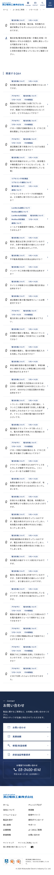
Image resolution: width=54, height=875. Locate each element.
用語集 (31, 809)
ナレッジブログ (35, 804)
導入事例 (7, 824)
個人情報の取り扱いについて (14, 847)
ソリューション (10, 814)
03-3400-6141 (29, 769)
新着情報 (7, 834)
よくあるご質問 (18, 9)
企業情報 (7, 829)
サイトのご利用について (28, 842)
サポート (32, 824)
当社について (9, 809)
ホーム (5, 9)
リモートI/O (33, 9)
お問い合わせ (34, 834)
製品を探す (8, 819)
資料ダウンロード (36, 819)
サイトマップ (8, 842)
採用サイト (34, 814)
